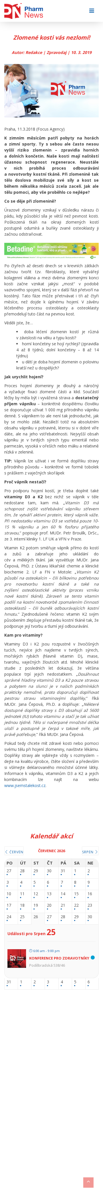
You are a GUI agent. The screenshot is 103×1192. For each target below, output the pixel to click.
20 (49, 905)
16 (90, 893)
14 (63, 893)
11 (22, 893)
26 (35, 916)
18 (22, 905)
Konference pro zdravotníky (59, 958)
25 (22, 916)
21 (63, 905)
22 (76, 905)
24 (9, 916)
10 (9, 893)
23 (90, 905)
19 (35, 905)
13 (49, 893)
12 (35, 893)
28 (22, 871)
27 (9, 871)
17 (9, 905)
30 (49, 871)
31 (63, 871)
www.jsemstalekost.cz (24, 785)
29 (35, 871)
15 (76, 893)
